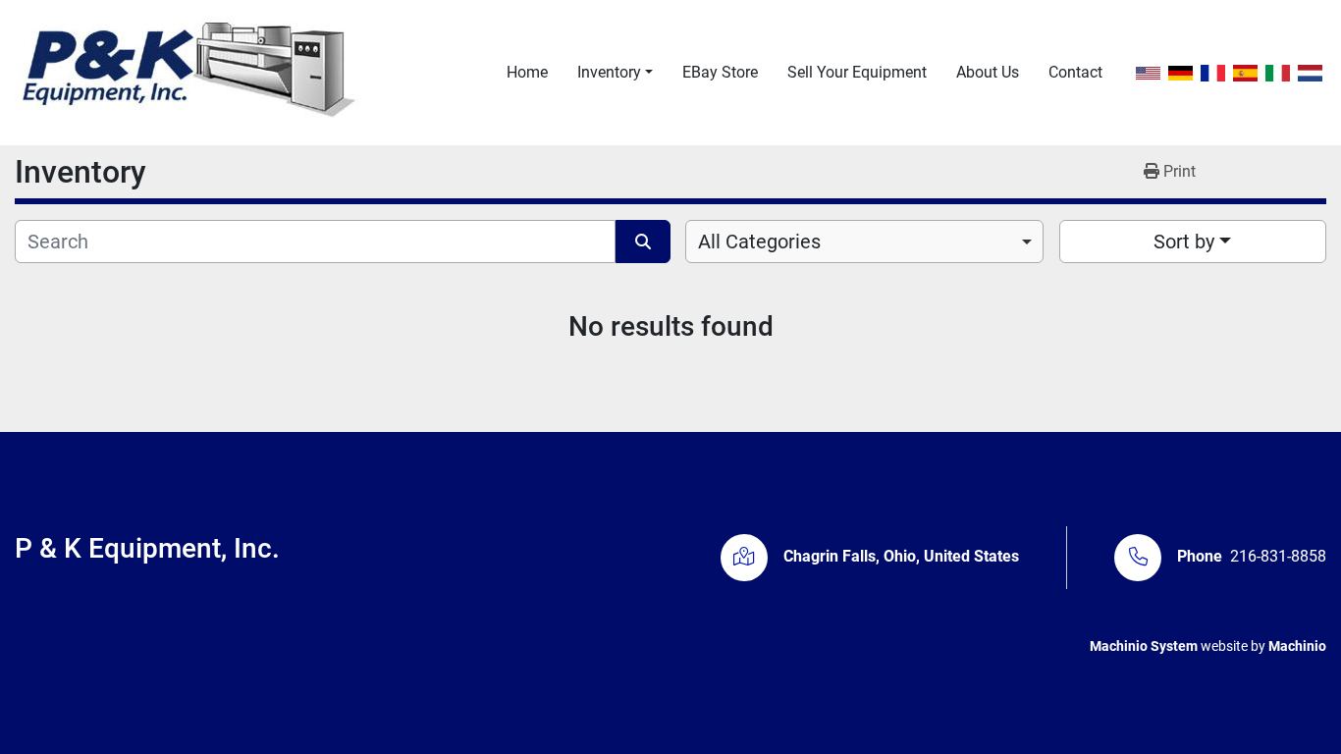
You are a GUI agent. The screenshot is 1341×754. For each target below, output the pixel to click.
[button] (615, 72)
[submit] (643, 241)
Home (527, 72)
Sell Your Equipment (857, 72)
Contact (1075, 72)
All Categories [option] (759, 241)
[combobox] (864, 241)
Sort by (1183, 241)
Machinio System (1144, 646)
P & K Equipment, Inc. (147, 548)
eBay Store (720, 72)
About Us (987, 72)
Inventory (609, 72)
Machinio (1297, 646)
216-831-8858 (1278, 556)
